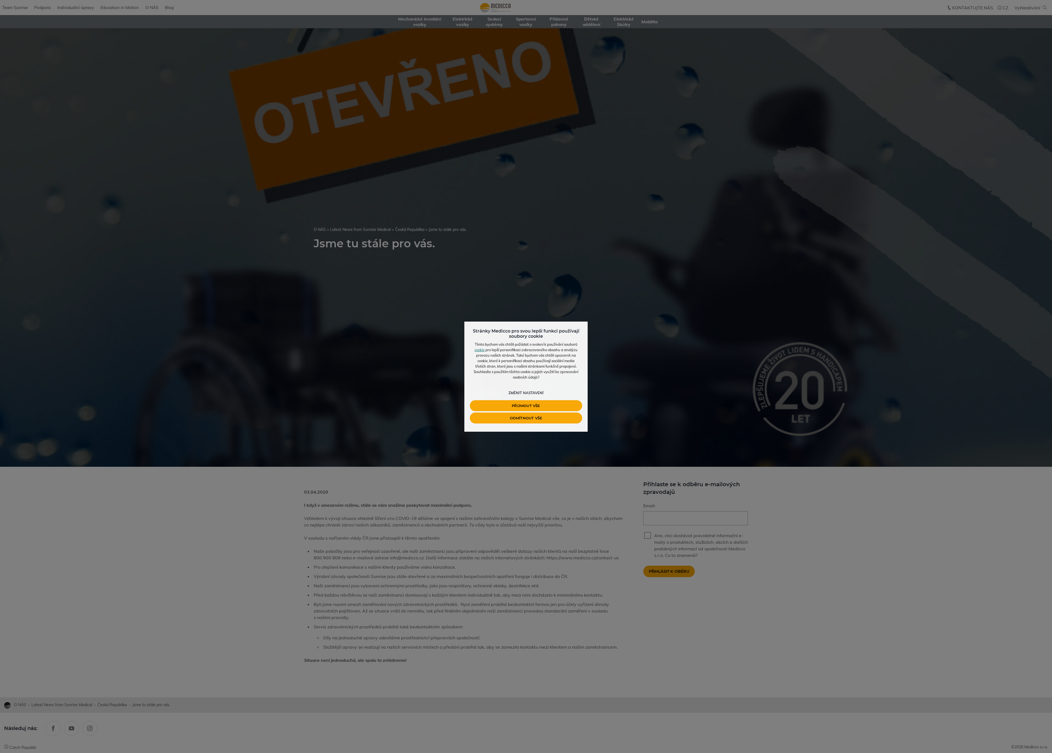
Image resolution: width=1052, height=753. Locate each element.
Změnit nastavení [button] (526, 393)
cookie (479, 350)
